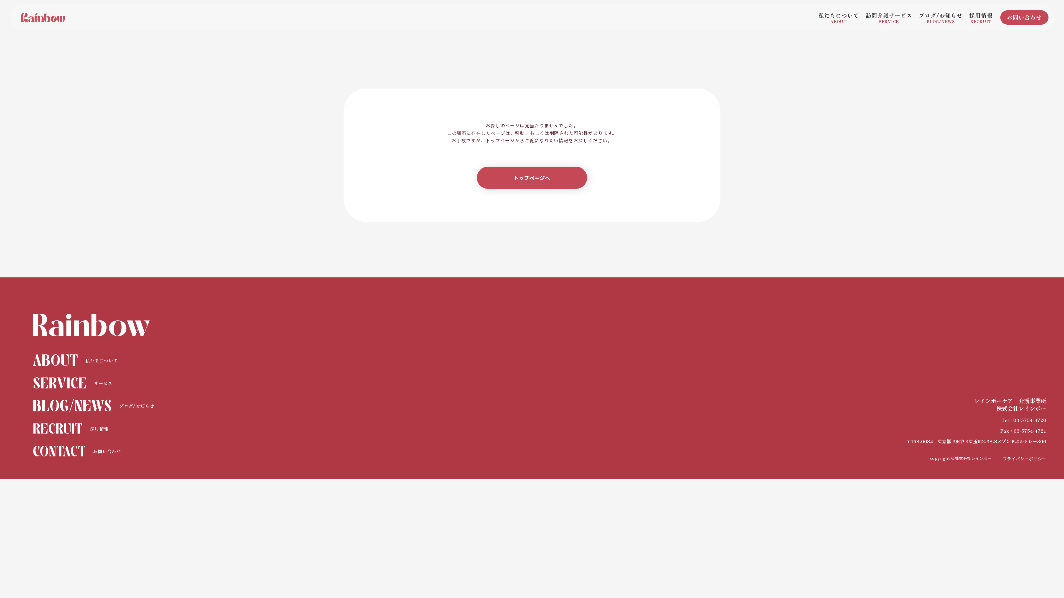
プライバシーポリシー (1025, 459)
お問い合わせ (1024, 17)
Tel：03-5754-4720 (1023, 420)
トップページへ (532, 177)
